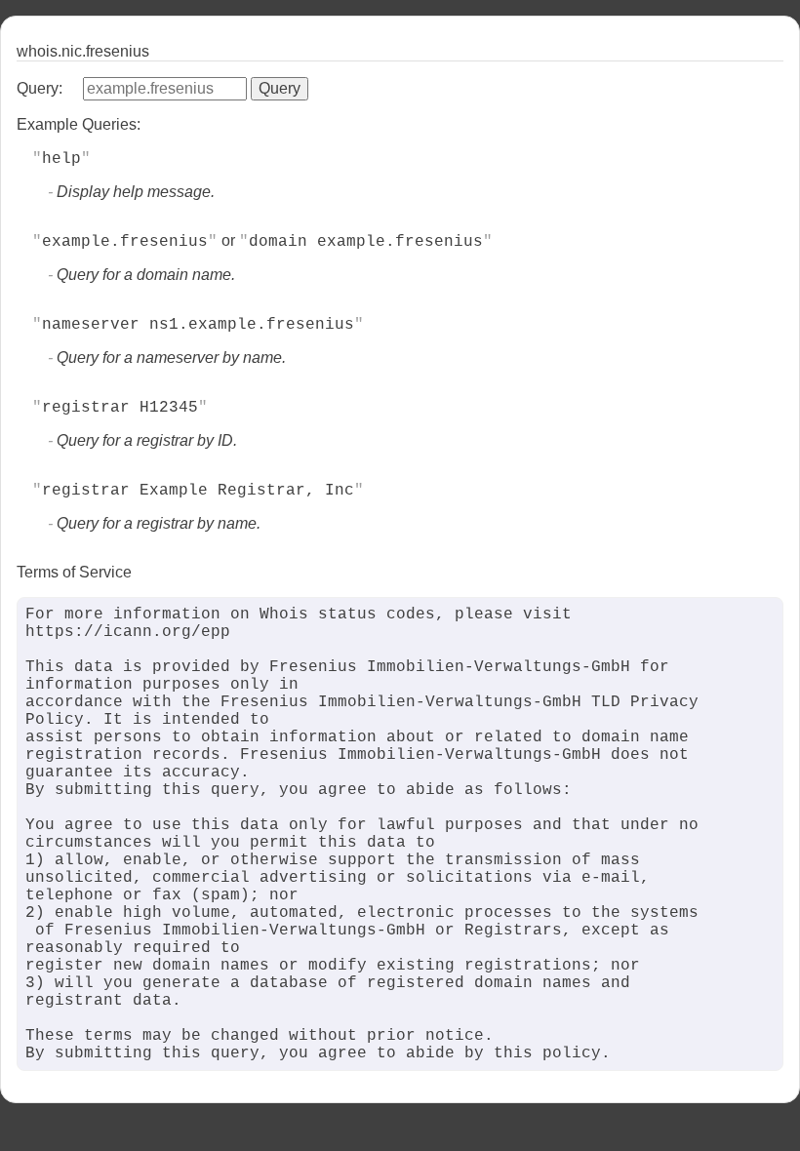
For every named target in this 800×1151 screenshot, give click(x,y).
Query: (39, 88)
